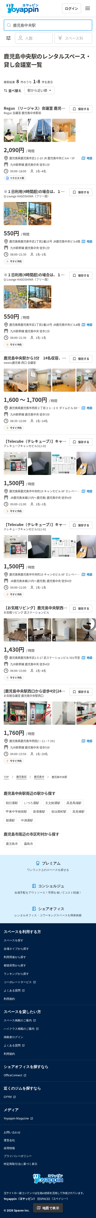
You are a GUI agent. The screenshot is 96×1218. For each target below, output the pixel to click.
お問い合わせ (12, 1132)
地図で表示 (50, 1208)
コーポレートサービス (18, 982)
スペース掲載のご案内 (18, 1020)
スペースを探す (13, 940)
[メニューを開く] (87, 8)
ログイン (71, 8)
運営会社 (9, 1140)
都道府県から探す (15, 965)
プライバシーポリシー (18, 1156)
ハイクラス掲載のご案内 (19, 1029)
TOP (6, 777)
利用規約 (9, 999)
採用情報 (9, 1148)
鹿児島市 (39, 777)
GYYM (8, 1097)
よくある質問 (12, 990)
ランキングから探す (16, 974)
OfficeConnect (13, 1075)
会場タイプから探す (16, 949)
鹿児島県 (21, 777)
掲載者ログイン (13, 1037)
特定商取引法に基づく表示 (20, 1164)
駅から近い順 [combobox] (37, 90)
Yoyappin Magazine (16, 1118)
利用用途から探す (15, 957)
